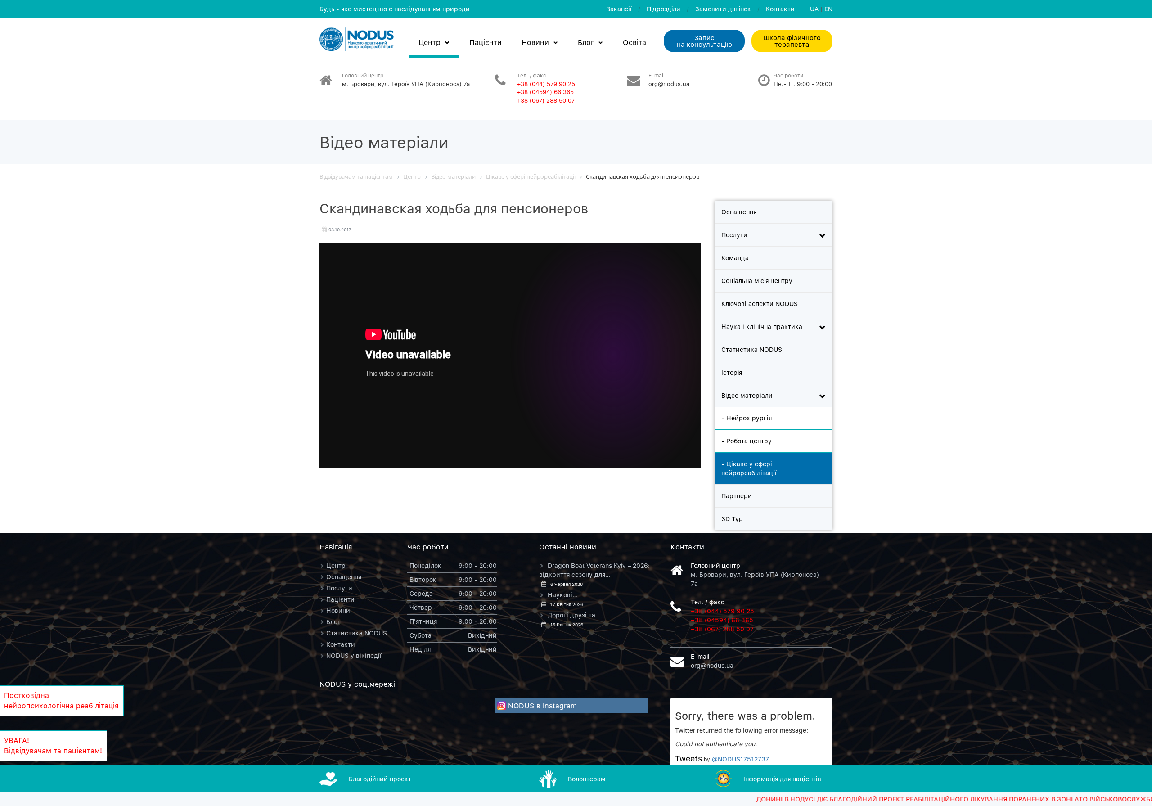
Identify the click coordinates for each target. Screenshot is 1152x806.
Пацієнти (485, 42)
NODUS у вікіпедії (354, 655)
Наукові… (562, 595)
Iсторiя (731, 372)
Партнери (736, 496)
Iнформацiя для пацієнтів (782, 779)
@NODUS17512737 (740, 759)
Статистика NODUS (751, 349)
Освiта (634, 42)
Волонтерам (587, 779)
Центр (429, 42)
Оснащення (738, 212)
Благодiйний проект (380, 779)
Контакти (780, 9)
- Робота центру (746, 441)
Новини (535, 42)
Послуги (734, 235)
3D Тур (732, 518)
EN (828, 9)
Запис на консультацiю (704, 40)
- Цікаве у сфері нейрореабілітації (749, 468)
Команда (735, 257)
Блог (586, 42)
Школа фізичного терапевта (792, 40)
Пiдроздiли (663, 9)
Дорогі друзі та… (574, 615)
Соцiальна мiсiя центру (756, 280)
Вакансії (619, 9)
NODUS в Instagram (542, 706)
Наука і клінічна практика (761, 326)
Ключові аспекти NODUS (759, 303)
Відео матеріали (747, 395)
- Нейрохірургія (746, 418)
